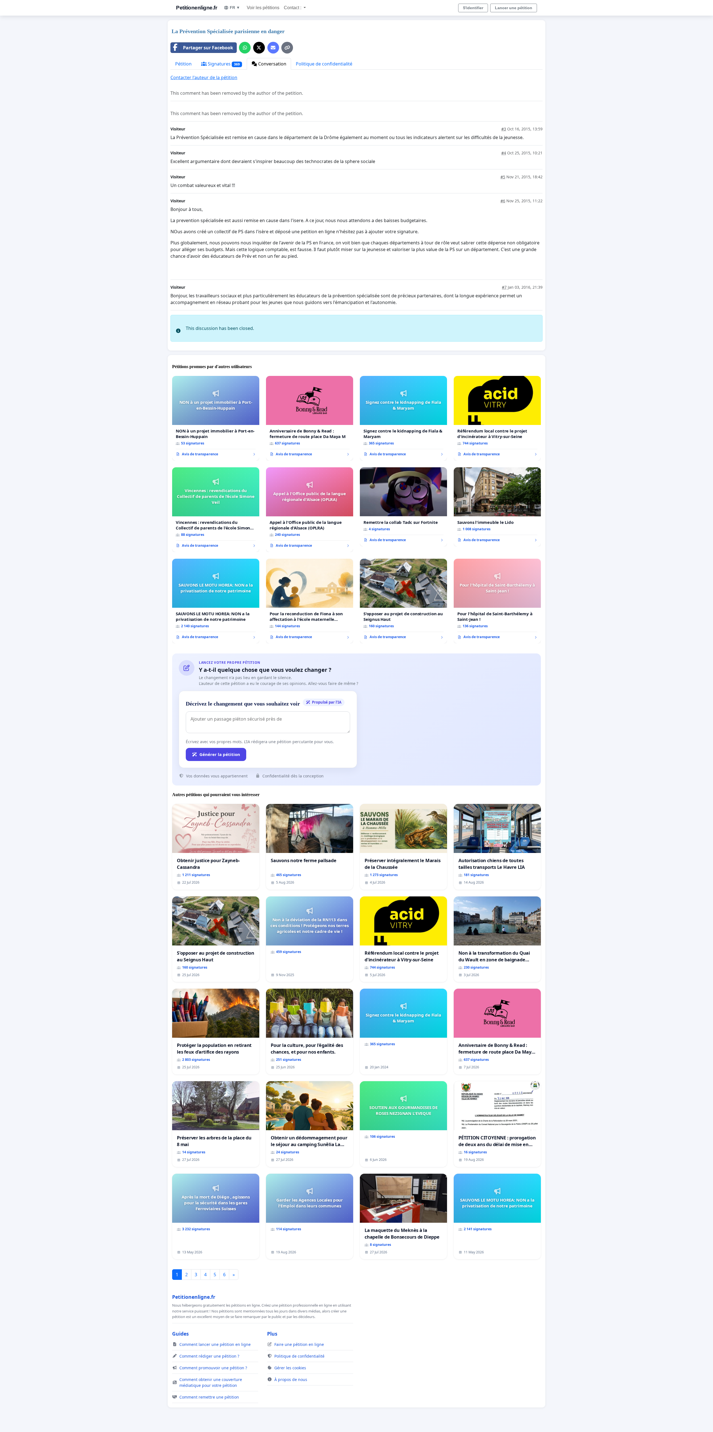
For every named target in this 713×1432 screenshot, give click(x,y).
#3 (503, 129)
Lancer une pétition (513, 8)
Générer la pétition (219, 754)
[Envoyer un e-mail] (273, 48)
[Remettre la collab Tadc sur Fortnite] (403, 506)
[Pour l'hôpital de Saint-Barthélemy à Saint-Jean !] (497, 601)
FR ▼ (235, 7)
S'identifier (473, 8)
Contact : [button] (293, 7)
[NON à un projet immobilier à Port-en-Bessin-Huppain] (215, 418)
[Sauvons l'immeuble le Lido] (497, 506)
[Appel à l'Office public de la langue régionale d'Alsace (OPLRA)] (309, 509)
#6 (502, 200)
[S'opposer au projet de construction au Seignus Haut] (403, 601)
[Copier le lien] (287, 48)
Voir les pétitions (263, 7)
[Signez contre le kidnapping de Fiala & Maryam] (403, 418)
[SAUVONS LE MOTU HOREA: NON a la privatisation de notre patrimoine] (215, 601)
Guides (180, 1333)
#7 (504, 287)
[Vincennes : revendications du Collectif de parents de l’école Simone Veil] (215, 509)
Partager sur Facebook (208, 48)
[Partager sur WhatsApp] (245, 48)
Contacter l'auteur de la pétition (203, 77)
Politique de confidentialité (324, 64)
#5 (502, 176)
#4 (503, 152)
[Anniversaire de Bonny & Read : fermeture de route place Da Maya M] (309, 418)
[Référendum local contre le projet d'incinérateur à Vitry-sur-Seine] (497, 418)
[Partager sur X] (259, 48)
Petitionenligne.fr (196, 8)
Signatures (223, 64)
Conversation (271, 64)
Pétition (183, 64)
